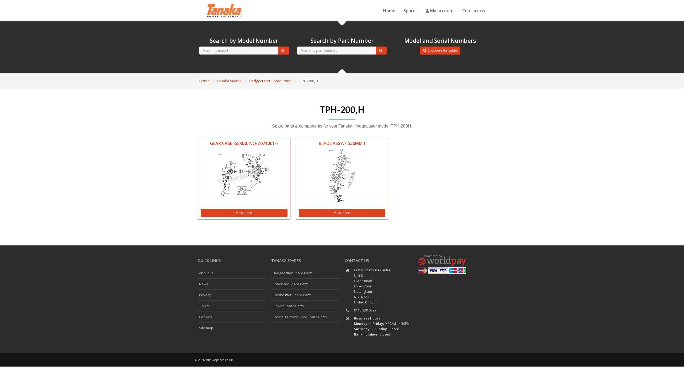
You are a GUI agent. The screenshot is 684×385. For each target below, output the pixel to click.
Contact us (473, 11)
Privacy (205, 294)
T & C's (204, 305)
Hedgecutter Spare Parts (270, 80)
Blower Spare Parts (288, 305)
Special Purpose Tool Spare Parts (300, 316)
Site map (206, 327)
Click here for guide (442, 50)
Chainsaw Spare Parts (291, 284)
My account (441, 11)
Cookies (205, 316)
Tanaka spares (224, 4)
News (203, 284)
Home (389, 11)
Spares (410, 11)
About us (206, 273)
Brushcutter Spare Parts (292, 294)
